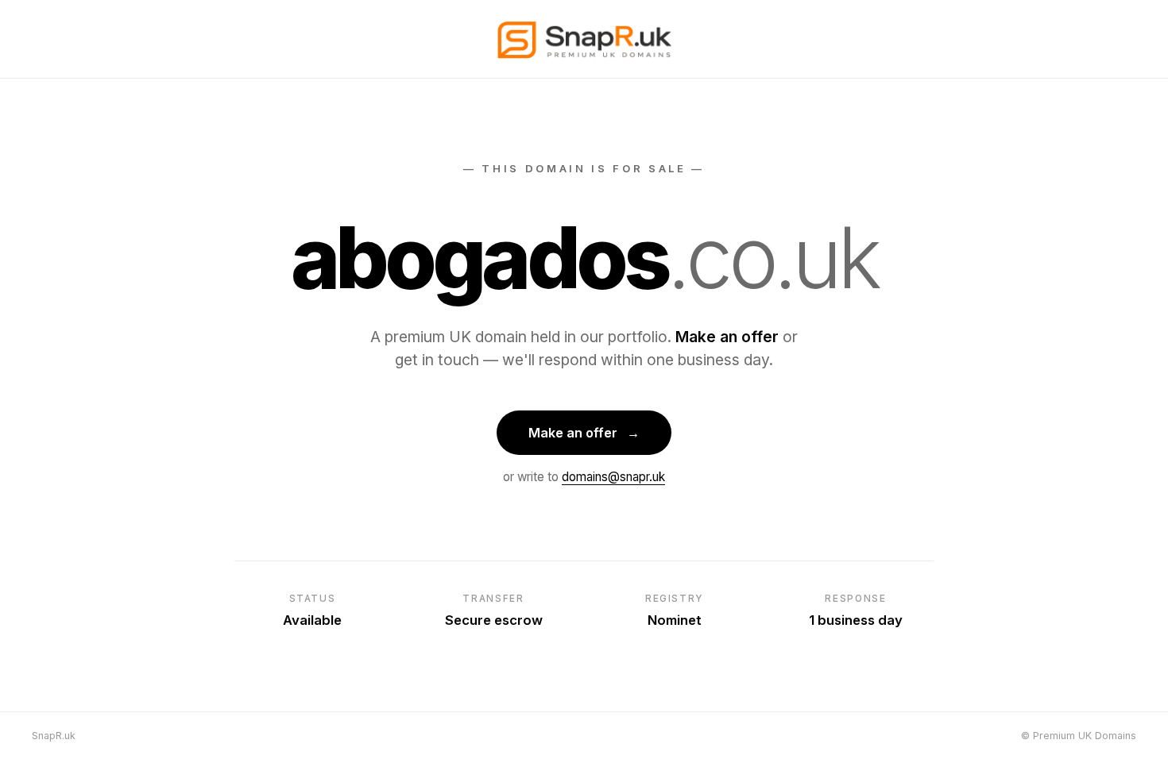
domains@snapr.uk (613, 476)
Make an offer (584, 433)
